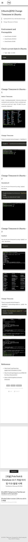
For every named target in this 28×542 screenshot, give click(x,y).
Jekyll (20, 537)
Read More (14, 471)
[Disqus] (14, 448)
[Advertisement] (14, 409)
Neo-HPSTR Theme (13, 539)
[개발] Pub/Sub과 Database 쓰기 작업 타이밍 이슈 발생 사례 (14, 480)
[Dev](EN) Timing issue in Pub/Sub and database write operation (13, 493)
